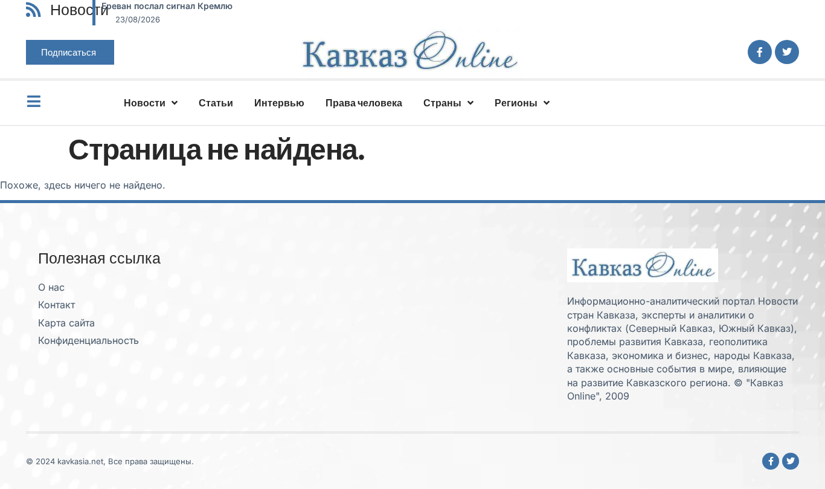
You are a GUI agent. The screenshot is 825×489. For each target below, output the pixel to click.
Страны (442, 103)
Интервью (279, 103)
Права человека (364, 103)
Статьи (216, 103)
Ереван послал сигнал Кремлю (167, 6)
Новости (144, 103)
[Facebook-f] (760, 52)
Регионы (516, 103)
